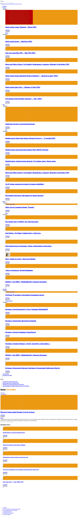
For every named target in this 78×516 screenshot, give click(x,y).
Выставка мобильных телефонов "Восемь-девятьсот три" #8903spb (16, 386)
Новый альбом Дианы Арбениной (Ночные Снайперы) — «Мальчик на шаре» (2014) (31, 76)
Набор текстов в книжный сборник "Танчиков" (19, 207)
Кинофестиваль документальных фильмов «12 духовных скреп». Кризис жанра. (30, 161)
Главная (2, 393)
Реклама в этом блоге (8, 513)
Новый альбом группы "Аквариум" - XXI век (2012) (20, 27)
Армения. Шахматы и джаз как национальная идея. (14, 432)
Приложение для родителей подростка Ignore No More (13, 384)
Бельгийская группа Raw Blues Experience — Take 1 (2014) (23, 99)
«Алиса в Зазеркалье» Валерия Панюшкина (19, 270)
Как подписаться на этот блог (10, 510)
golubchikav (7, 30)
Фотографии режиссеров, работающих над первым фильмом (24, 195)
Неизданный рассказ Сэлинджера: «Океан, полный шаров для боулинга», (28, 246)
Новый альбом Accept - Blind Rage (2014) (11, 383)
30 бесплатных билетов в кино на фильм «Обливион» (14, 445)
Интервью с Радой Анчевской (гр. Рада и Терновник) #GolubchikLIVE (26, 309)
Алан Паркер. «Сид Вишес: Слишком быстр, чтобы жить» (23, 233)
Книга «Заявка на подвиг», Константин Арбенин (20, 259)
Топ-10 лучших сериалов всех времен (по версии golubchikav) (24, 184)
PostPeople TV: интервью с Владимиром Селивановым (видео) (24, 295)
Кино (4, 104)
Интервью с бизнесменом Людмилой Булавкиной (20, 321)
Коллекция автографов (7, 375)
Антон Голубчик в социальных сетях (11, 509)
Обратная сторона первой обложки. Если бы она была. (17, 412)
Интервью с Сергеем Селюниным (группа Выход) (20, 332)
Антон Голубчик (6, 374)
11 (3, 438)
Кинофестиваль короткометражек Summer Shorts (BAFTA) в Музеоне (26, 150)
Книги (4, 201)
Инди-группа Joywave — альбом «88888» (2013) (13, 482)
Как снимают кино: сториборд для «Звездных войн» (21, 221)
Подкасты (5, 6)
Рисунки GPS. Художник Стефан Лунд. (10, 381)
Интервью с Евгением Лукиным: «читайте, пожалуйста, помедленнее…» (27, 344)
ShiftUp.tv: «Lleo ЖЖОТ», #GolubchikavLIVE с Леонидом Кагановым (26, 282)
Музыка (4, 7)
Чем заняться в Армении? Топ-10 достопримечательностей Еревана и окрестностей (21, 469)
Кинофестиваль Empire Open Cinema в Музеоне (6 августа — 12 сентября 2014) (30, 138)
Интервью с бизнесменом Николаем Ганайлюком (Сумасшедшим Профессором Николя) (32, 368)
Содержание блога (7, 511)
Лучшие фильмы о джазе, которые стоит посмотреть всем (15, 457)
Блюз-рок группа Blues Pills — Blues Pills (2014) (20, 53)
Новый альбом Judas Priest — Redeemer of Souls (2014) (22, 87)
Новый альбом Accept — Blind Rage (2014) (18, 41)
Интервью (5, 289)
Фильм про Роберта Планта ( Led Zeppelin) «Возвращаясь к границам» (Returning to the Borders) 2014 (37, 64)
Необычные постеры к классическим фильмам (20, 124)
